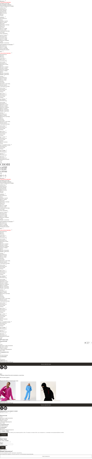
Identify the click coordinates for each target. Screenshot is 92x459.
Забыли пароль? (3, 449)
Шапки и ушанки (3, 108)
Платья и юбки (3, 29)
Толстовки (2, 32)
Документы (2, 359)
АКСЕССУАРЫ (3, 35)
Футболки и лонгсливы (5, 83)
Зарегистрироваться (46, 456)
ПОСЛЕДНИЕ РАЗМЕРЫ (5, 4)
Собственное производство (6, 349)
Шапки (1, 71)
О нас (1, 160)
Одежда (2, 76)
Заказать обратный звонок (46, 364)
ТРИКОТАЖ (3, 7)
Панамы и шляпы (4, 68)
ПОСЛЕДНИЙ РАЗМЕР (5, 145)
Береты (1, 65)
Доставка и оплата (4, 346)
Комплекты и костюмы (5, 116)
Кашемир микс (3, 11)
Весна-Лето (2, 93)
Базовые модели (3, 85)
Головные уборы (3, 37)
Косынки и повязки (4, 66)
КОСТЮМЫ (3, 150)
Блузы (1, 19)
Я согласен (4, 434)
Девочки (2, 55)
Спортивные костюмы (5, 31)
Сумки (1, 41)
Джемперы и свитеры (4, 24)
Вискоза (1, 14)
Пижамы (2, 81)
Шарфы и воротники (4, 74)
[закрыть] (91, 342)
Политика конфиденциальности (7, 429)
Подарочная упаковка (4, 49)
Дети (1, 51)
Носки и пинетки (3, 141)
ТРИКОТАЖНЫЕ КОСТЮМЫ (7, 6)
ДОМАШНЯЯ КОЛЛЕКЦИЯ (6, 44)
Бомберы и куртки (4, 21)
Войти (3, 447)
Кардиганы (2, 26)
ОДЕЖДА (2, 17)
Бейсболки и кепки (4, 64)
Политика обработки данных (88, 343)
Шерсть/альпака (3, 13)
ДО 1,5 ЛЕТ (2, 137)
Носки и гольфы (3, 28)
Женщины (2, 1)
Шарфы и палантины (4, 42)
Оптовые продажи (4, 355)
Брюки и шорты (3, 22)
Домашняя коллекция (4, 159)
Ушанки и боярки (4, 70)
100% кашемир (3, 10)
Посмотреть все (3, 9)
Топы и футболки (4, 33)
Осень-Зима (2, 88)
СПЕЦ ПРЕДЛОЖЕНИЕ (5, 2)
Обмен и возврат (3, 348)
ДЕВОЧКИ (2, 58)
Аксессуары (2, 61)
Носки (1, 117)
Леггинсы (2, 27)
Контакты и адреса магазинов (6, 345)
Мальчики (2, 57)
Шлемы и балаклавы (4, 73)
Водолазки (2, 23)
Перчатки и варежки (4, 40)
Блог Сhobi (2, 350)
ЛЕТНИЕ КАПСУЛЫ (4, 3)
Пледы (1, 143)
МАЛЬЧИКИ (3, 99)
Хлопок (1, 15)
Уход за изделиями (4, 48)
